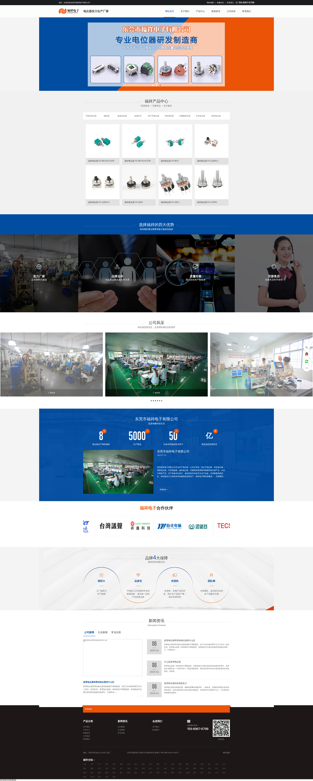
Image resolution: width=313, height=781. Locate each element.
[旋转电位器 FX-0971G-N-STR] (139, 141)
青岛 (172, 768)
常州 (157, 773)
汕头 (128, 764)
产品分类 (88, 721)
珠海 (121, 764)
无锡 (128, 768)
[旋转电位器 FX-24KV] (139, 182)
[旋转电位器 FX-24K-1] (175, 182)
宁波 (135, 768)
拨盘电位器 (122, 116)
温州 (194, 773)
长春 (180, 773)
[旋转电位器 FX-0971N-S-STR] (102, 141)
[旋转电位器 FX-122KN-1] (211, 141)
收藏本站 (220, 3)
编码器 (106, 116)
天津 (209, 768)
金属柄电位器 (184, 116)
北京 (91, 764)
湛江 (150, 764)
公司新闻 (89, 632)
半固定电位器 (90, 116)
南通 (99, 773)
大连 (157, 768)
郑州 (99, 777)
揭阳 (91, 768)
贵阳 (165, 773)
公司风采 (231, 11)
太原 (216, 773)
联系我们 (230, 3)
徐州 (128, 773)
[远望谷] (101, 525)
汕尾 (194, 764)
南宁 (202, 773)
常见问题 (121, 733)
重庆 (194, 768)
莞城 (113, 768)
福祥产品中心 (156, 101)
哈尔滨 (92, 777)
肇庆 (157, 764)
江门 (165, 764)
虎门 (121, 768)
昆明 (224, 773)
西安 (187, 768)
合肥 (106, 777)
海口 (135, 773)
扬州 (91, 773)
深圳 (106, 764)
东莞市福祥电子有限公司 (156, 419)
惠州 (180, 764)
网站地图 (210, 3)
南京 (202, 768)
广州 (99, 764)
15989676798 (307, 347)
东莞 (113, 764)
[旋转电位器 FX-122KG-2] (102, 182)
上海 (84, 764)
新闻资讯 (215, 11)
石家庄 (188, 773)
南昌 (209, 773)
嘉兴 (121, 773)
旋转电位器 (216, 116)
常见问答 (116, 632)
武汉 (216, 768)
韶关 (143, 764)
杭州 (224, 768)
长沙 (180, 768)
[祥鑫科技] (219, 525)
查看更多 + (164, 489)
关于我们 (185, 11)
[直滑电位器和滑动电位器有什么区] (112, 657)
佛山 (135, 764)
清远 (216, 764)
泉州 (172, 773)
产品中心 (200, 11)
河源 (202, 764)
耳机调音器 (169, 116)
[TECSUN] (131, 525)
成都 (84, 773)
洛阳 (106, 773)
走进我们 (157, 721)
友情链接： (89, 709)
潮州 (84, 768)
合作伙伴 (156, 508)
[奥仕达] (160, 525)
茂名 (172, 764)
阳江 (209, 764)
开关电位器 (200, 116)
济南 (84, 777)
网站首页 (169, 11)
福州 (113, 777)
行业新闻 (103, 632)
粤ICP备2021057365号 (169, 753)
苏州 (143, 768)
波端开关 (138, 116)
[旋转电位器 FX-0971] (175, 141)
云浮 (99, 768)
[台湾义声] (189, 525)
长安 (106, 768)
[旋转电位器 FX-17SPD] (211, 182)
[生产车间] (156, 364)
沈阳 (165, 768)
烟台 (143, 773)
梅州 (187, 764)
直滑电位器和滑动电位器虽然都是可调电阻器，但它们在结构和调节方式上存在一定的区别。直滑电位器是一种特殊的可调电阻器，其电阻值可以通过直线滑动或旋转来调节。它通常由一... (112, 689)
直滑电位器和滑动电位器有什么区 (98, 682)
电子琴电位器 (153, 116)
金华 (150, 773)
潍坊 (113, 773)
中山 (224, 764)
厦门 (150, 768)
